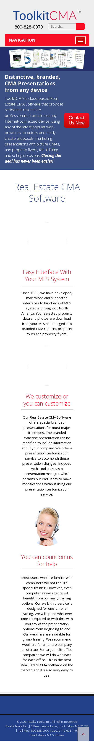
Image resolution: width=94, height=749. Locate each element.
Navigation (22, 40)
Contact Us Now (76, 120)
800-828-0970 (29, 27)
